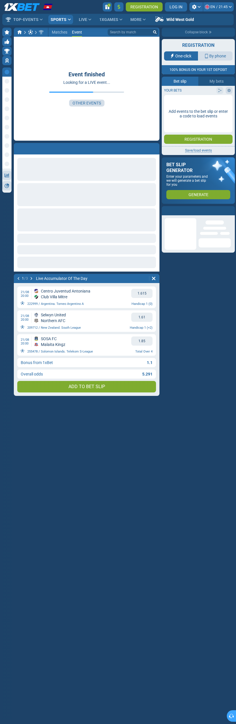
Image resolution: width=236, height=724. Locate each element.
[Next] (31, 278)
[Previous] (18, 278)
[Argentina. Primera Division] (41, 32)
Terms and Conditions (201, 113)
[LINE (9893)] (19, 32)
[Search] (154, 32)
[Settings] (196, 6)
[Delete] (153, 278)
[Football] (30, 32)
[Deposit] (118, 6)
